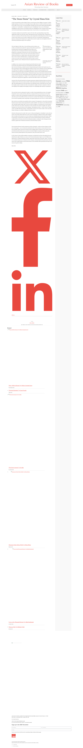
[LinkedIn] (32, 313)
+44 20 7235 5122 (16, 719)
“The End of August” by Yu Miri (16, 467)
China (68, 81)
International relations (59, 92)
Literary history (65, 94)
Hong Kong (64, 88)
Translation (59, 105)
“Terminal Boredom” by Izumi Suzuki (17, 390)
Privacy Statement (15, 746)
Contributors (42, 9)
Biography (58, 81)
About (58, 9)
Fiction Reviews (25, 16)
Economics (64, 84)
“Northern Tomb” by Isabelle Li (66, 21)
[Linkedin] (15, 736)
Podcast (35, 9)
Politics (67, 97)
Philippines (60, 97)
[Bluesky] (14, 736)
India (62, 90)
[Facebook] (32, 266)
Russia (60, 99)
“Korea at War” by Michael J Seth (16, 627)
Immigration (58, 90)
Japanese (58, 94)
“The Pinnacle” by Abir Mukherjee (65, 56)
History (58, 88)
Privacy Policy (30, 732)
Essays (67, 84)
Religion (57, 99)
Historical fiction (63, 85)
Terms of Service (36, 732)
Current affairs (59, 84)
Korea (13, 315)
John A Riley (15, 16)
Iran (64, 92)
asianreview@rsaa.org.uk (20, 721)
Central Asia (63, 81)
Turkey (57, 106)
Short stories (64, 99)
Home (24, 9)
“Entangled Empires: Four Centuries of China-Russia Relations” (65, 30)
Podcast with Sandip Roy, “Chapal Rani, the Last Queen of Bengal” (66, 65)
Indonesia (66, 90)
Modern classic (66, 96)
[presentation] (27, 356)
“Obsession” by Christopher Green (65, 38)
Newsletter (69, 5)
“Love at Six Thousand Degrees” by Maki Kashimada (21, 622)
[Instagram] (13, 736)
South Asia (61, 101)
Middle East (62, 96)
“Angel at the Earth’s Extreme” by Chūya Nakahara (66, 47)
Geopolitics (58, 85)
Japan (67, 92)
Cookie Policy (15, 744)
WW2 (59, 106)
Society (57, 101)
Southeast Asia (59, 102)
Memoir (57, 96)
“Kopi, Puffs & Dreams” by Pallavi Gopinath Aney (20, 385)
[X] (32, 187)
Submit (13, 734)
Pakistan (57, 97)
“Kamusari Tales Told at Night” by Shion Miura (20, 544)
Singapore (68, 99)
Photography (63, 97)
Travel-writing (66, 104)
